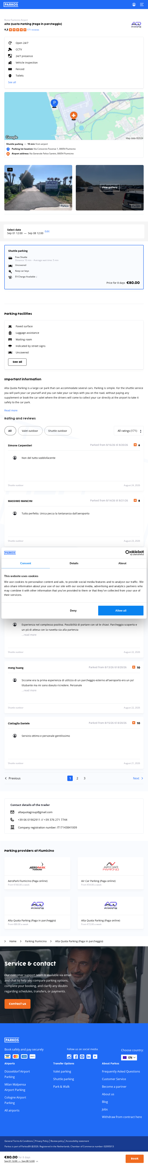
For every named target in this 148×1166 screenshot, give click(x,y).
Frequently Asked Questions (121, 1071)
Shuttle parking (63, 1079)
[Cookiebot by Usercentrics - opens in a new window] (128, 553)
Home (12, 941)
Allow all (120, 610)
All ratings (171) (127, 430)
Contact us (17, 1003)
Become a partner (114, 1087)
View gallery (109, 188)
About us (108, 1094)
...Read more (29, 634)
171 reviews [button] (33, 29)
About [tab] (122, 563)
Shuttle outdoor (57, 430)
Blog (105, 1102)
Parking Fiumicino (36, 941)
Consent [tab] (25, 563)
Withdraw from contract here (122, 1117)
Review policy (57, 1141)
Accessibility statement (77, 1141)
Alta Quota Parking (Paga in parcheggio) (79, 941)
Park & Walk (61, 1087)
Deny (73, 610)
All (10, 430)
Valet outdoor (30, 430)
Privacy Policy (42, 1141)
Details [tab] (74, 563)
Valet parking (62, 1071)
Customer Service (114, 1079)
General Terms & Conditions (19, 1141)
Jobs (105, 1109)
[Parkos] (10, 4)
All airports (12, 1110)
